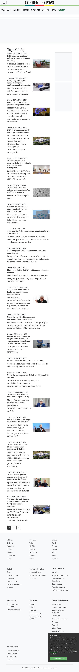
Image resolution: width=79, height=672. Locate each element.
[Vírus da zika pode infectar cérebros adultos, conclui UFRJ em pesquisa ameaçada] (41, 509)
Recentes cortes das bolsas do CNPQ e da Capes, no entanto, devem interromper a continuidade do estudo (19, 515)
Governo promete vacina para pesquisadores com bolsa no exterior (17, 209)
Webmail (55, 625)
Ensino (54, 549)
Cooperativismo (35, 572)
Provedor (55, 622)
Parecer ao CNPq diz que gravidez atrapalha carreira (18, 103)
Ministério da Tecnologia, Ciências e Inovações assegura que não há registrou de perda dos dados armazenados (27, 278)
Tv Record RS (12, 657)
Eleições (10, 543)
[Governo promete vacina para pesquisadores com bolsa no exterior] (41, 214)
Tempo (54, 546)
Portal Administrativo (59, 619)
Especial (10, 587)
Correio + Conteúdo (36, 569)
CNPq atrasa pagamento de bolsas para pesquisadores (18, 131)
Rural (54, 543)
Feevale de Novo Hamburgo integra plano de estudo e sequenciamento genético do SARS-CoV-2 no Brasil (18, 340)
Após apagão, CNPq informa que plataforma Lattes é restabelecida (28, 232)
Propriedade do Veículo (60, 575)
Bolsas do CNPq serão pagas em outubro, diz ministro (18, 420)
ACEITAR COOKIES (58, 659)
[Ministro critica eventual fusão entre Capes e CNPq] (41, 402)
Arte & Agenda (12, 575)
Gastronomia (12, 581)
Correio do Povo (13, 651)
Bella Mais (10, 578)
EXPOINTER (35, 10)
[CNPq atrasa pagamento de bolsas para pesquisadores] (41, 141)
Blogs (9, 558)
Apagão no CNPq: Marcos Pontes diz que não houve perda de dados (18, 292)
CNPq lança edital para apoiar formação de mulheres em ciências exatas (19, 82)
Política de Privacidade (60, 590)
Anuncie (32, 604)
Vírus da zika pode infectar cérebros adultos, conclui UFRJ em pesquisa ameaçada (18, 502)
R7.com (10, 660)
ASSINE (16, 10)
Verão (54, 555)
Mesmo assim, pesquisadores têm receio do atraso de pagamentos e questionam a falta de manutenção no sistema (18, 303)
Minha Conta (56, 628)
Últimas (10, 540)
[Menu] (4, 3)
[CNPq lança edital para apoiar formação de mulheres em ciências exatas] (41, 87)
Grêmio (10, 569)
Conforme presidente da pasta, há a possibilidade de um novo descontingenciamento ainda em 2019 (24, 383)
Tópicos (5, 10)
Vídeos (31, 543)
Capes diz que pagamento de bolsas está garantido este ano (28, 376)
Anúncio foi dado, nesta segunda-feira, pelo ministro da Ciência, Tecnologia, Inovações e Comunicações (17, 430)
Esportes (55, 558)
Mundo (54, 540)
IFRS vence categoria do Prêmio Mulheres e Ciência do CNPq (18, 58)
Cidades (32, 555)
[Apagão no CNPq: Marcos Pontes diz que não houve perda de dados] (41, 299)
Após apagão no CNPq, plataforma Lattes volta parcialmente (26, 251)
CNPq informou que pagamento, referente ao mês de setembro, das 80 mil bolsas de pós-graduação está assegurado (18, 459)
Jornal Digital (56, 604)
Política (32, 549)
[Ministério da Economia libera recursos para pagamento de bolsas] (41, 455)
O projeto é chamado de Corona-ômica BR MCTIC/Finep (17, 349)
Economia (33, 552)
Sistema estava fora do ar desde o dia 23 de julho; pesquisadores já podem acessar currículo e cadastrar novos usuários (28, 239)
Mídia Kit (32, 610)
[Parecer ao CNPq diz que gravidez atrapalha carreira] (41, 112)
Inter (9, 572)
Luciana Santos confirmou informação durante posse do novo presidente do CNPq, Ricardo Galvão (18, 175)
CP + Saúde (56, 616)
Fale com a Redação (14, 610)
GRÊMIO (45, 10)
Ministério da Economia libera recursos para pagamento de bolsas (17, 446)
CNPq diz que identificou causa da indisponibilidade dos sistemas (21, 318)
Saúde (54, 552)
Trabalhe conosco (58, 587)
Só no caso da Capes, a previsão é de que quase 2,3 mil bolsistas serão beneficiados (18, 218)
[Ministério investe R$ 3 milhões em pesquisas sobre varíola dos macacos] (41, 192)
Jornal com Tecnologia (37, 575)
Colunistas (11, 555)
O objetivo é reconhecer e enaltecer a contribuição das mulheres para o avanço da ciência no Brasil (19, 67)
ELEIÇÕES (25, 10)
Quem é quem (57, 584)
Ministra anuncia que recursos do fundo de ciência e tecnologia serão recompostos (19, 164)
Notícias (32, 546)
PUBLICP (61, 10)
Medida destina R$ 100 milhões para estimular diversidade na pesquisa (17, 91)
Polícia (31, 558)
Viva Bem (32, 578)
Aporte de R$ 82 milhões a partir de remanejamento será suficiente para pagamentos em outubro (18, 486)
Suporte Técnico (58, 631)
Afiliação (55, 572)
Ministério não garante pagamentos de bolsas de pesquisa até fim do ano (17, 477)
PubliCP (10, 549)
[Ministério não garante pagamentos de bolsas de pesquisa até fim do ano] (41, 482)
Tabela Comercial (35, 613)
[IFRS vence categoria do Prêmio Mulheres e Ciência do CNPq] (41, 63)
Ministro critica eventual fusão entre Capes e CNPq (18, 395)
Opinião (10, 552)
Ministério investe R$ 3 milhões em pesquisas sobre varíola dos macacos (18, 190)
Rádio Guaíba (12, 654)
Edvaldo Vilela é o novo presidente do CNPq (25, 360)
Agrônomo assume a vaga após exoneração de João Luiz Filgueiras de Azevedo (27, 365)
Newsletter (11, 546)
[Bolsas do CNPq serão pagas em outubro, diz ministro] (41, 427)
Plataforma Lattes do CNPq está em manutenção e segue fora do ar (28, 271)
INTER (53, 10)
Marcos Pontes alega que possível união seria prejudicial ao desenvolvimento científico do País (19, 405)
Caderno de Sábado (14, 584)
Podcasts (32, 540)
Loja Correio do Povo (59, 607)
